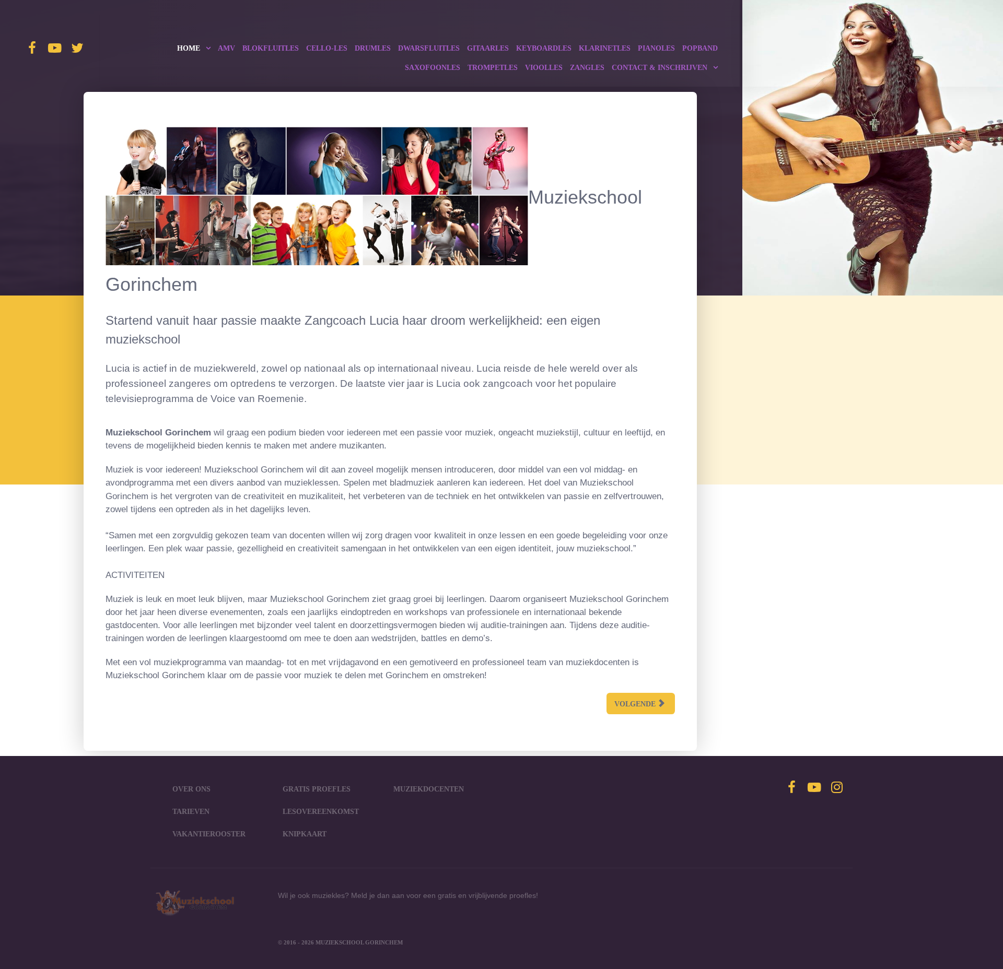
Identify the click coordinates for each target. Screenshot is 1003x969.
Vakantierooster (209, 834)
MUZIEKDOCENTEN (428, 789)
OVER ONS (191, 789)
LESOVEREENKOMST (321, 811)
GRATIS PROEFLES (317, 789)
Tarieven (190, 811)
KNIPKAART (304, 834)
